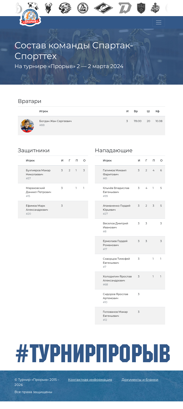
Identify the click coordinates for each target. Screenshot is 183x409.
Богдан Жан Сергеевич (55, 121)
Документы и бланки (140, 379)
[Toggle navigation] (158, 22)
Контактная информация (90, 379)
